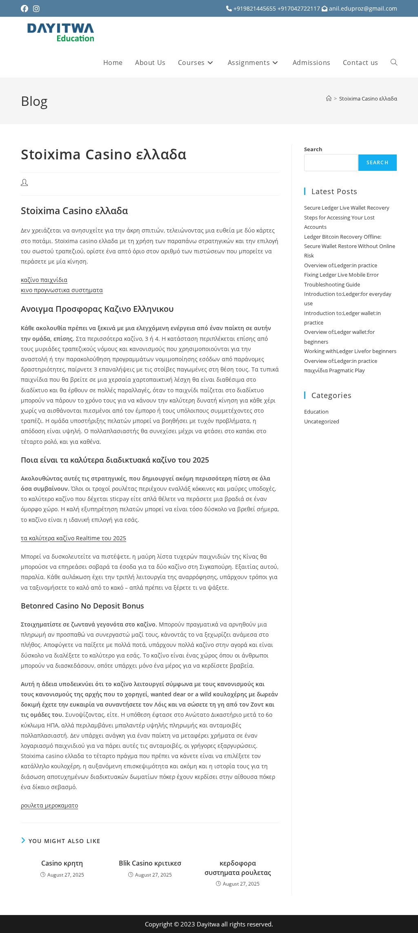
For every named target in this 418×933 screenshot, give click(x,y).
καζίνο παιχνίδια (44, 280)
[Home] (328, 98)
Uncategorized (321, 421)
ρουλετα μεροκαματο (49, 805)
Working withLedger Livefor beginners (350, 351)
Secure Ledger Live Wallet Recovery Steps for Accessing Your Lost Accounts (346, 217)
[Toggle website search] (394, 62)
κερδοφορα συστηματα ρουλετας (238, 868)
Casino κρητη (62, 863)
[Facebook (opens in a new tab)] (26, 8)
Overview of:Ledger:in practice (340, 265)
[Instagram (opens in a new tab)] (36, 8)
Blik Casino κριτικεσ (150, 863)
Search (313, 149)
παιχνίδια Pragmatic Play (334, 370)
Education (316, 411)
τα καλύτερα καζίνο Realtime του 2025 (73, 538)
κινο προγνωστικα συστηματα (62, 290)
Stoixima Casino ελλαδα (368, 98)
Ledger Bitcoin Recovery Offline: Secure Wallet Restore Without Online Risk (349, 246)
